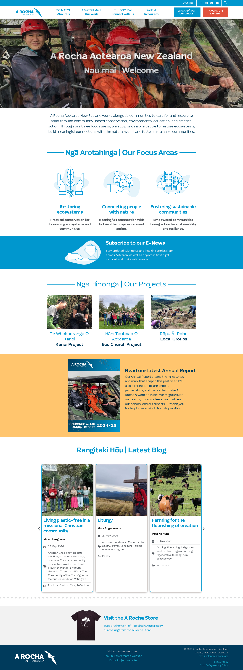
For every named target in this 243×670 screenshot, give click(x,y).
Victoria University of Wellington (67, 579)
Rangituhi (126, 546)
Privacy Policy (220, 662)
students (53, 572)
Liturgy (105, 520)
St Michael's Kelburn (69, 568)
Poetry (106, 556)
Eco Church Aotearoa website (123, 656)
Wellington (117, 550)
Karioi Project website (123, 660)
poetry (106, 546)
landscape (121, 542)
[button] (39, 529)
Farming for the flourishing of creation (175, 522)
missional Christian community (66, 560)
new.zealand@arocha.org (213, 656)
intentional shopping (71, 557)
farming (161, 547)
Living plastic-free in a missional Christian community (66, 525)
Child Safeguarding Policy (214, 665)
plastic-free (55, 564)
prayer (52, 568)
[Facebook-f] (201, 3)
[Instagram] (206, 3)
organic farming (183, 551)
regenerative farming (169, 555)
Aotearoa (107, 542)
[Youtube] (217, 3)
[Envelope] (211, 3)
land (169, 551)
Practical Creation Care (61, 585)
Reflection (83, 585)
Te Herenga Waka (70, 572)
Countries (188, 3)
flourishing (173, 547)
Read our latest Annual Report (160, 370)
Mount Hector (136, 542)
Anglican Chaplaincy (60, 553)
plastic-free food (73, 564)
